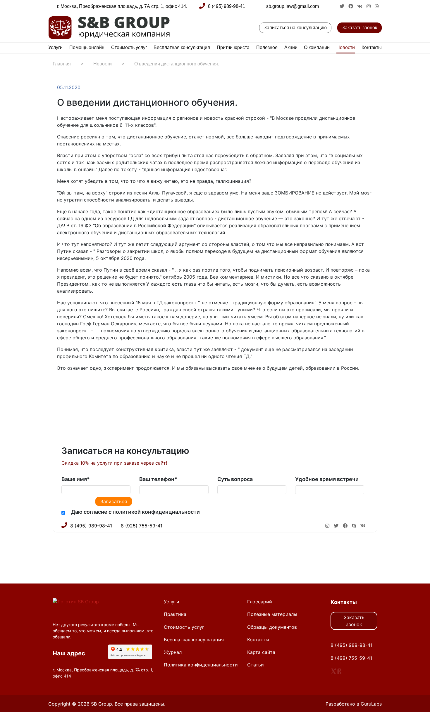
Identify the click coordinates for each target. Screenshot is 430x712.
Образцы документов (272, 627)
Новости (345, 47)
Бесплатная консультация (182, 47)
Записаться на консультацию (295, 27)
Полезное (267, 47)
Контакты (372, 47)
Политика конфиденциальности (201, 665)
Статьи (255, 665)
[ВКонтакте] (78, 386)
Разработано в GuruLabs (354, 704)
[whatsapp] (377, 6)
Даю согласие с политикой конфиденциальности (135, 512)
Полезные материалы (272, 614)
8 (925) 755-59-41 (141, 526)
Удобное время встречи (327, 479)
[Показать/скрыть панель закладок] (60, 386)
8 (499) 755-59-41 (351, 658)
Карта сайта (261, 652)
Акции (290, 47)
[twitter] (342, 6)
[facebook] (351, 6)
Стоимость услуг (129, 47)
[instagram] (369, 6)
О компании (317, 47)
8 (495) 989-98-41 (226, 6)
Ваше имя (75, 479)
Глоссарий (259, 602)
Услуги (55, 47)
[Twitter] (72, 386)
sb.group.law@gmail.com (292, 6)
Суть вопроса (235, 479)
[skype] (354, 526)
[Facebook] (66, 386)
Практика (175, 614)
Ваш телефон (158, 479)
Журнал (173, 652)
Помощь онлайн (86, 47)
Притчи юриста (233, 47)
